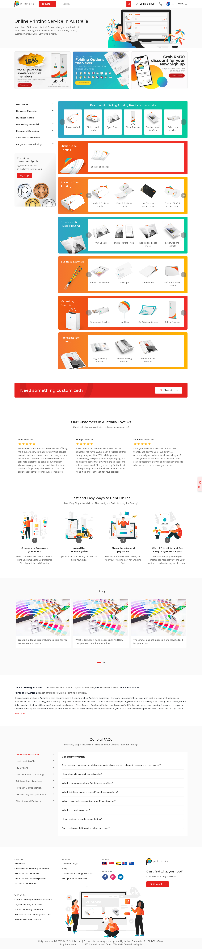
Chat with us (171, 390)
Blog (64, 868)
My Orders (22, 767)
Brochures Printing (100, 705)
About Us (19, 863)
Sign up (24, 175)
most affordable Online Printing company (63, 692)
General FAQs (70, 863)
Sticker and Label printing (62, 705)
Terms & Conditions (25, 883)
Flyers (77, 687)
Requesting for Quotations (31, 794)
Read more (19, 713)
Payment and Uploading (30, 774)
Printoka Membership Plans (30, 878)
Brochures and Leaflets (28, 919)
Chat (199, 482)
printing (33, 698)
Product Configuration (29, 787)
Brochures (88, 687)
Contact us (159, 884)
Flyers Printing (83, 705)
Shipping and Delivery (28, 801)
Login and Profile (25, 761)
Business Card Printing (125, 705)
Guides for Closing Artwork (77, 873)
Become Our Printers (26, 873)
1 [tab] (99, 662)
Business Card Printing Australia (32, 914)
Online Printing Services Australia (33, 899)
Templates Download (74, 878)
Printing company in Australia (67, 701)
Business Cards (109, 687)
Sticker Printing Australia (28, 909)
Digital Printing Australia (28, 904)
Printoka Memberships (29, 781)
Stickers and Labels (61, 687)
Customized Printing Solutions (31, 868)
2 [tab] (104, 662)
